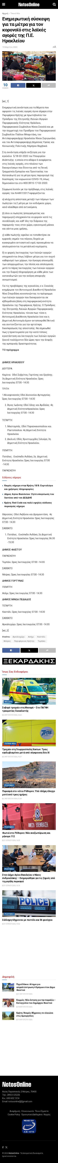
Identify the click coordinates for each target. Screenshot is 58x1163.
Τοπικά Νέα (15, 13)
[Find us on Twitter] (6, 1147)
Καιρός (46, 1114)
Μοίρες (7, 641)
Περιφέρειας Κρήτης (24, 641)
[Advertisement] (29, 95)
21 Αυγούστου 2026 (25, 994)
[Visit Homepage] (29, 5)
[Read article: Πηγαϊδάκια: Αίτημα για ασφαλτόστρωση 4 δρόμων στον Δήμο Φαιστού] (8, 987)
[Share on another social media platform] (49, 85)
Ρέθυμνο (9, 785)
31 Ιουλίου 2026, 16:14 (12, 885)
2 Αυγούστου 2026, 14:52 (13, 715)
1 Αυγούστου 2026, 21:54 (13, 798)
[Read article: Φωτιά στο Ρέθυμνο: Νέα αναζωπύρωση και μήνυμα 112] (29, 816)
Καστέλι (41, 637)
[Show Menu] (3, 4)
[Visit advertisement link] (29, 661)
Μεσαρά (8, 702)
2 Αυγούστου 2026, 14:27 (13, 757)
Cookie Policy (14, 1114)
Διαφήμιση (15, 1111)
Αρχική (5, 13)
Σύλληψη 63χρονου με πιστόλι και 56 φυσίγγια (27, 920)
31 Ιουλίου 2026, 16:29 (12, 840)
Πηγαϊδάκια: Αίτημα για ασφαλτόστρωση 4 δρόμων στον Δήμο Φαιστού (35, 987)
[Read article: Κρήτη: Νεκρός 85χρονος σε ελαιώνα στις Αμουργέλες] (8, 1016)
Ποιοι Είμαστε (41, 1111)
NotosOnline (14, 1153)
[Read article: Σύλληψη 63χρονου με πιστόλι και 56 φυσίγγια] (29, 903)
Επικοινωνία (28, 1111)
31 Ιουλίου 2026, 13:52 (12, 924)
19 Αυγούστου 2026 (25, 1019)
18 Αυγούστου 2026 (25, 1007)
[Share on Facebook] (18, 85)
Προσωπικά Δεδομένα (31, 1114)
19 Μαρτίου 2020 (9, 47)
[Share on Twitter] (33, 85)
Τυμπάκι (42, 641)
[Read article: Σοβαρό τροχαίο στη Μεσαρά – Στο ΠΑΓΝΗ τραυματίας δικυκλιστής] (29, 691)
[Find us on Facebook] (3, 1147)
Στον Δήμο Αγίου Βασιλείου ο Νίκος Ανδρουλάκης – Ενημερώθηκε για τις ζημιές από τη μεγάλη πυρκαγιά (28, 878)
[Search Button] (54, 4)
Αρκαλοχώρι (19, 637)
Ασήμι (31, 637)
